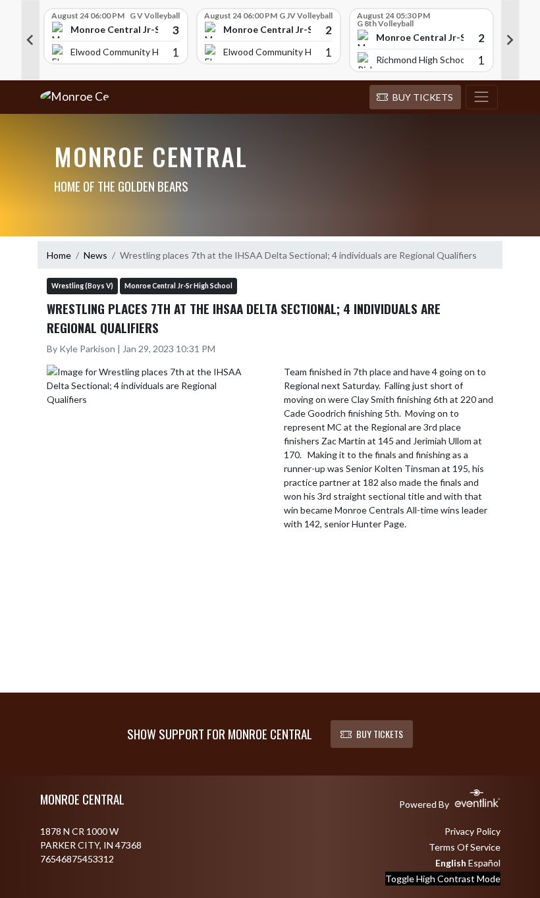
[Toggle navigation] (482, 97)
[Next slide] (510, 40)
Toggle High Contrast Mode (442, 878)
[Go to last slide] (30, 40)
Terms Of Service (464, 847)
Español (484, 862)
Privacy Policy (472, 831)
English (450, 862)
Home (59, 255)
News (95, 255)
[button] (415, 97)
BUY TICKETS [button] (379, 734)
